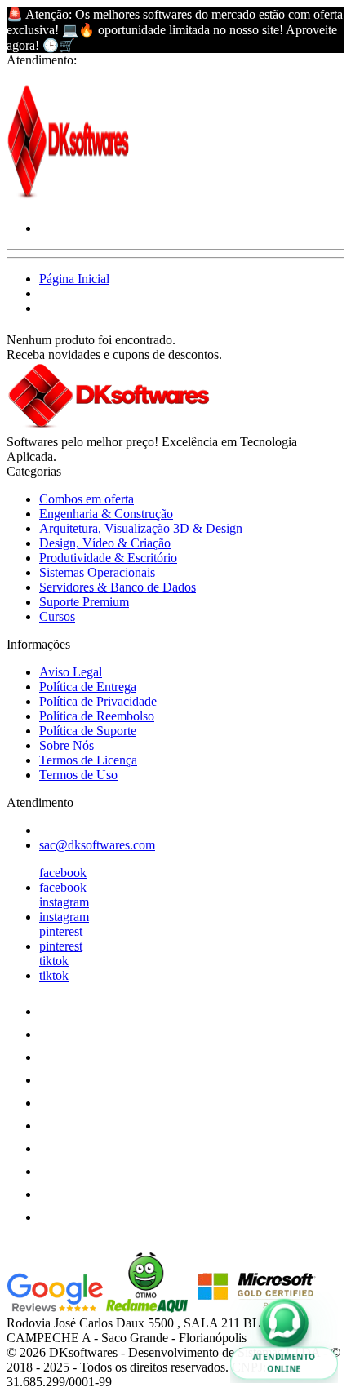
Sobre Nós (66, 745)
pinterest (60, 931)
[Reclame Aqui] (148, 1308)
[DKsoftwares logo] (68, 200)
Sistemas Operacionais (97, 572)
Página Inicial (74, 279)
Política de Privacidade (98, 701)
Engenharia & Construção (106, 514)
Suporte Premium (84, 602)
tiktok (54, 961)
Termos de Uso (78, 775)
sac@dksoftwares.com (97, 845)
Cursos (57, 616)
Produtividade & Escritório (108, 558)
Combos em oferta (86, 499)
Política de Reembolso (96, 716)
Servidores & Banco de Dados (117, 587)
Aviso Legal (70, 672)
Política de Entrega (87, 687)
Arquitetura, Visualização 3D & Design (140, 528)
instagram (64, 902)
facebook (63, 873)
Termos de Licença (88, 760)
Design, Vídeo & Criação (105, 543)
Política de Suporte (87, 731)
